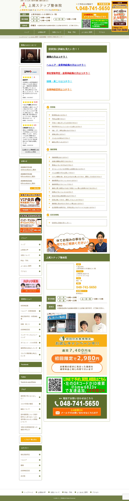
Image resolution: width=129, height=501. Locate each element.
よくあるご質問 (87, 32)
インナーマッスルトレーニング (29, 336)
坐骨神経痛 (24, 305)
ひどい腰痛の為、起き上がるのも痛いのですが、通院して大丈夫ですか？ (77, 176)
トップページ (28, 492)
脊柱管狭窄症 (25, 454)
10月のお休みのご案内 (28, 169)
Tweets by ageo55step (28, 382)
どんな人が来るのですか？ (61, 138)
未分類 (23, 476)
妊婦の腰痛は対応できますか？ (62, 161)
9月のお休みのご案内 (28, 176)
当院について (56, 32)
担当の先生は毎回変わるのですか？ (64, 196)
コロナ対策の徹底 (27, 404)
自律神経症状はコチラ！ (59, 89)
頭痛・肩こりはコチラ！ (59, 81)
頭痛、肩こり (25, 324)
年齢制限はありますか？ (60, 157)
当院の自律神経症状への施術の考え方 (29, 428)
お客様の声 (42, 32)
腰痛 (22, 465)
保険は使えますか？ (59, 134)
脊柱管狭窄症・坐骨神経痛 (29, 318)
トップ (26, 32)
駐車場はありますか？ (59, 115)
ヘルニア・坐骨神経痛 (28, 311)
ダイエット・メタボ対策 (29, 342)
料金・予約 (72, 32)
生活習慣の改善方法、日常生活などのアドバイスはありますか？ (74, 207)
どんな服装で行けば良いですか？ (63, 173)
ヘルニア (24, 460)
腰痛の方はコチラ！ (57, 56)
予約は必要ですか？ (59, 119)
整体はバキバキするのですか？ (62, 165)
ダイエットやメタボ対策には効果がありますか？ (68, 169)
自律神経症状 (25, 329)
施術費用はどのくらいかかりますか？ (65, 180)
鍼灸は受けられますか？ (60, 142)
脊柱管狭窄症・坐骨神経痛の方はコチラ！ (68, 73)
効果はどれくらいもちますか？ (62, 192)
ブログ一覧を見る (31, 439)
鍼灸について (25, 409)
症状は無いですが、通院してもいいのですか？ (68, 200)
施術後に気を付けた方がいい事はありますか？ (68, 203)
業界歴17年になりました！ (28, 397)
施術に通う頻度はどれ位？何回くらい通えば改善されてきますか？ (74, 188)
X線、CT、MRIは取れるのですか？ (64, 130)
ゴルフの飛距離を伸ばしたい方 (29, 355)
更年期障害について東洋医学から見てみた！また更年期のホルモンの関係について (29, 418)
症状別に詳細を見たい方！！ (62, 223)
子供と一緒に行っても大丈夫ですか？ (65, 123)
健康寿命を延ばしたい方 (29, 348)
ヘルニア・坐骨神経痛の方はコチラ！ (66, 65)
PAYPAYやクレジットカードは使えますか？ (67, 126)
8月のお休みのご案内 (28, 183)
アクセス (102, 32)
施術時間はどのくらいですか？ (62, 184)
